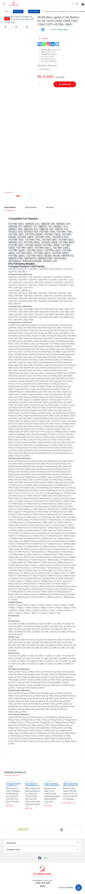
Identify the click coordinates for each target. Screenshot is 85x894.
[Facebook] (40, 44)
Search (73, 3)
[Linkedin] (53, 44)
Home (6, 11)
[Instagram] (48, 44)
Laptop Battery (34, 11)
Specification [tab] (31, 207)
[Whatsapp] (44, 44)
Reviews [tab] (50, 207)
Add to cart (66, 84)
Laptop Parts (18, 11)
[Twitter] (57, 44)
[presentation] (80, 829)
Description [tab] (9, 207)
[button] (32, 18)
